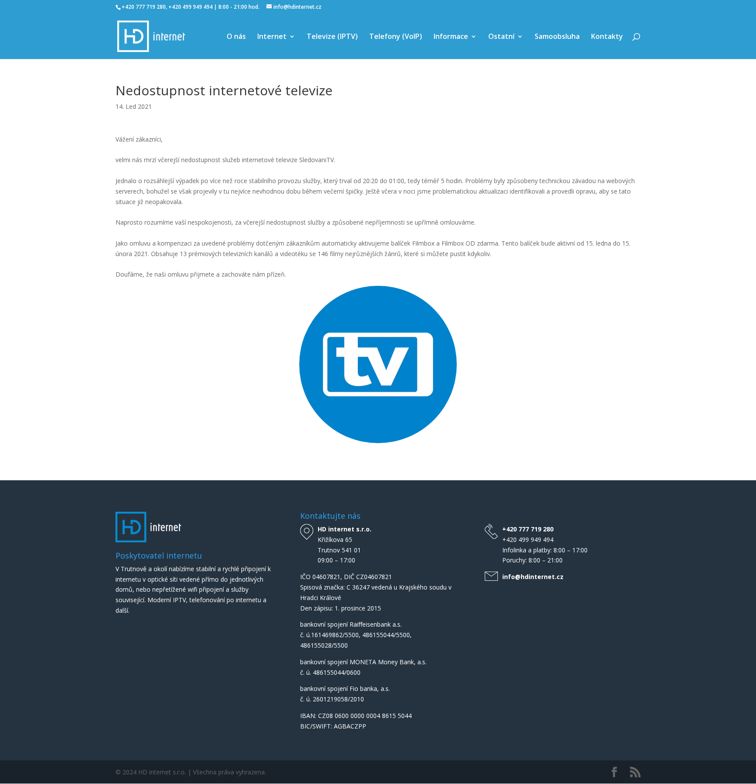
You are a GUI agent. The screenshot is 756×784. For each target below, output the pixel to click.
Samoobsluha (557, 37)
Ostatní (501, 37)
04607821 (326, 576)
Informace (451, 37)
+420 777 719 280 (527, 529)
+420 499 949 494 (527, 539)
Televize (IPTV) (332, 37)
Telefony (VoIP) (395, 37)
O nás (236, 37)
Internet (272, 37)
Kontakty (607, 37)
